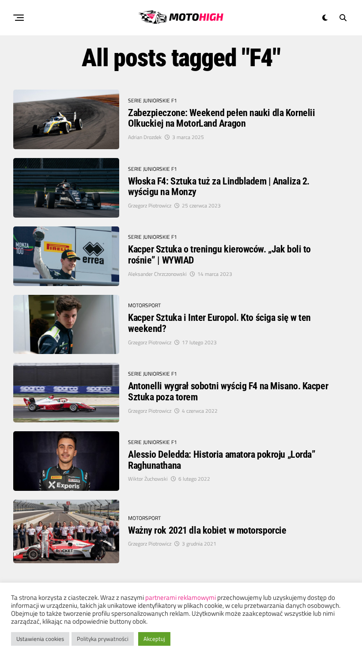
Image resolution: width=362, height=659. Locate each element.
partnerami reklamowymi (180, 597)
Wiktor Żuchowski (148, 478)
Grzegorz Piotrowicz (149, 205)
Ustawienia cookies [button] (40, 638)
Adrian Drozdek (145, 137)
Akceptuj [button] (154, 638)
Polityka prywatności (102, 638)
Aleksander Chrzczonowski (157, 274)
